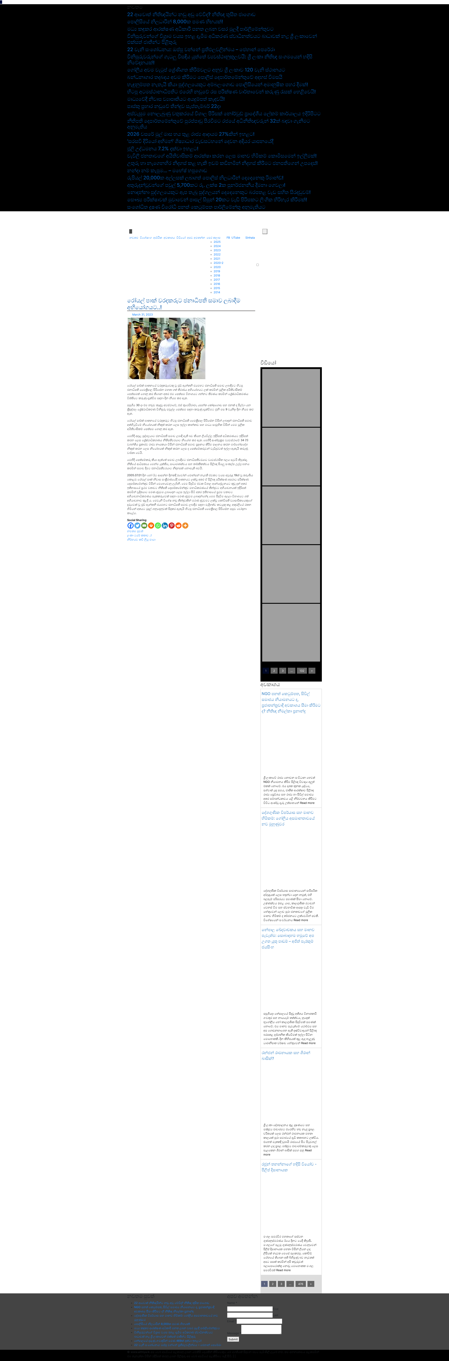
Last (275, 1315)
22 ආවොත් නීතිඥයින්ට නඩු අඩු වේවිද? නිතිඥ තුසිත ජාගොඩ (191, 14)
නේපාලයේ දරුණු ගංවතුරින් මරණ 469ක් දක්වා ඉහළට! (167, 1340)
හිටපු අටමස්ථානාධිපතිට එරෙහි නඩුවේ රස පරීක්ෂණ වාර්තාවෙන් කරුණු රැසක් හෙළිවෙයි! (221, 92)
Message (234, 1333)
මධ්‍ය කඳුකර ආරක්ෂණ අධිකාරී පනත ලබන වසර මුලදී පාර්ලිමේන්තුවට (200, 29)
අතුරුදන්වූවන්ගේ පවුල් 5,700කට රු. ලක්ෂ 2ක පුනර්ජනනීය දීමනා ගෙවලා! (206, 185)
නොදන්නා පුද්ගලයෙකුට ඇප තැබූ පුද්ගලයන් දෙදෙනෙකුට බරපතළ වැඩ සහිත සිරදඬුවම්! (219, 192)
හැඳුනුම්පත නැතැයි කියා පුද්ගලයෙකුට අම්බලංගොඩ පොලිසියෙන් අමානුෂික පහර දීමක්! (217, 84)
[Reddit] (178, 525)
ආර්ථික (157, 237)
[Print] (151, 525)
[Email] (144, 525)
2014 (217, 292)
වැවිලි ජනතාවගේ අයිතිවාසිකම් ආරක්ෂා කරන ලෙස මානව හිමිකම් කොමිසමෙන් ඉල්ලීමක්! (222, 156)
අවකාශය (169, 237)
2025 (217, 242)
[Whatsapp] (158, 525)
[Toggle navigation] (131, 231)
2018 (217, 275)
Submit (233, 1339)
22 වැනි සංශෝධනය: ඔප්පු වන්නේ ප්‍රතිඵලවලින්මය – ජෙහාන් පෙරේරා (201, 49)
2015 (217, 288)
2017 (217, 279)
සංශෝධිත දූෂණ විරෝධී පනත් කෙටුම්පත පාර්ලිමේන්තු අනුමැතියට (196, 207)
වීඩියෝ (181, 237)
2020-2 (218, 263)
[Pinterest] (172, 525)
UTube (236, 237)
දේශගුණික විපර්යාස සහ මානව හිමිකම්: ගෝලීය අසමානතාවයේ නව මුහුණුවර (288, 818)
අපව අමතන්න (196, 237)
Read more (307, 803)
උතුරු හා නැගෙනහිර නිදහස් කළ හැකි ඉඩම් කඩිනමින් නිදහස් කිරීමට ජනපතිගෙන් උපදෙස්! (222, 163)
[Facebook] (131, 525)
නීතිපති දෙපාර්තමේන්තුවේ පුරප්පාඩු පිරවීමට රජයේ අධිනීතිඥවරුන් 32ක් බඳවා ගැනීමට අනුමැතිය (218, 124)
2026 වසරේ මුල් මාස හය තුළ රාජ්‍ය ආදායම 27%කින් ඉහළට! (190, 134)
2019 (217, 271)
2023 (217, 250)
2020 (217, 267)
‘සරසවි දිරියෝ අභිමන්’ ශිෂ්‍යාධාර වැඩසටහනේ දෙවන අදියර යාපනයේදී (200, 141)
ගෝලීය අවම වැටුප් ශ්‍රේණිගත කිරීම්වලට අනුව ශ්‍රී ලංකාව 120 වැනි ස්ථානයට (206, 70)
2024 (217, 246)
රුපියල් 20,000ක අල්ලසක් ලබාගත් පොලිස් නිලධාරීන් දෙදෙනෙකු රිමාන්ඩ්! (205, 178)
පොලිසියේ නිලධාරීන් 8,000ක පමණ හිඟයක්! (175, 22)
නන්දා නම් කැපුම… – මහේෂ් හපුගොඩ (167, 170)
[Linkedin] (165, 525)
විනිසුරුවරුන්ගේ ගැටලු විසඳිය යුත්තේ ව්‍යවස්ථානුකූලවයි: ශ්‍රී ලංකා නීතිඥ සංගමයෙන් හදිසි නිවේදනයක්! (219, 60)
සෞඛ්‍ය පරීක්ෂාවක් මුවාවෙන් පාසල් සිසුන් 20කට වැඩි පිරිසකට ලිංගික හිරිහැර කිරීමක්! (217, 200)
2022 (217, 254)
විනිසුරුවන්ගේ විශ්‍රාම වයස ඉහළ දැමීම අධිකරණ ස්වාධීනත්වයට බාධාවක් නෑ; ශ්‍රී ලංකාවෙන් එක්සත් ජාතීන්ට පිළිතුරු (222, 39)
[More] (185, 525)
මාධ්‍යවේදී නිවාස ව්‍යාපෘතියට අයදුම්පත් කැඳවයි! (176, 99)
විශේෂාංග (146, 237)
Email (232, 1321)
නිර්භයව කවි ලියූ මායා (141, 539)
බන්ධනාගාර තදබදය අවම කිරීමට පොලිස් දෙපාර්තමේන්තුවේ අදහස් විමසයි (204, 77)
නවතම (133, 237)
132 (302, 670)
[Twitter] (137, 525)
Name (232, 1303)
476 (300, 1284)
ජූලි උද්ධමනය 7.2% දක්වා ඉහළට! (162, 149)
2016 (217, 284)
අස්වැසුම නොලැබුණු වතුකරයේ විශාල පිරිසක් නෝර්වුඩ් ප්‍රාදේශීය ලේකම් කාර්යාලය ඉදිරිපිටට (224, 114)
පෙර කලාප (213, 237)
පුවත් (140, 531)
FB (228, 237)
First (276, 1309)
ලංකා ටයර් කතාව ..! (139, 535)
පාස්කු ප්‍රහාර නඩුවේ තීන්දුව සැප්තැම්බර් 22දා (174, 106)
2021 (217, 258)
